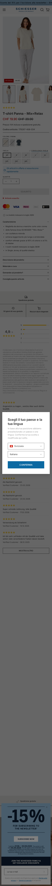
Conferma (25, 464)
